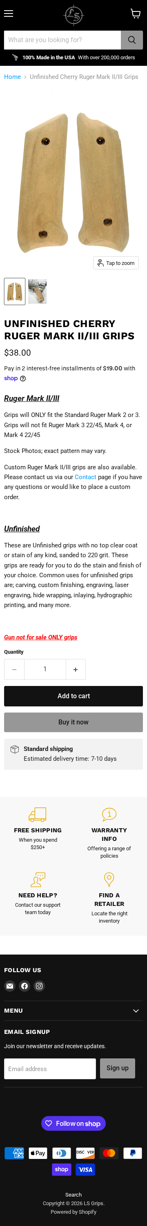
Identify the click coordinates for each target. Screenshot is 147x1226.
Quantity (14, 652)
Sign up (118, 1068)
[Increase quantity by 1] (76, 669)
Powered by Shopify (73, 1212)
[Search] (132, 40)
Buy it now (73, 722)
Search (73, 1195)
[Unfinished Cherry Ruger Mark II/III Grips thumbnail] (14, 291)
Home (12, 77)
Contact (85, 477)
